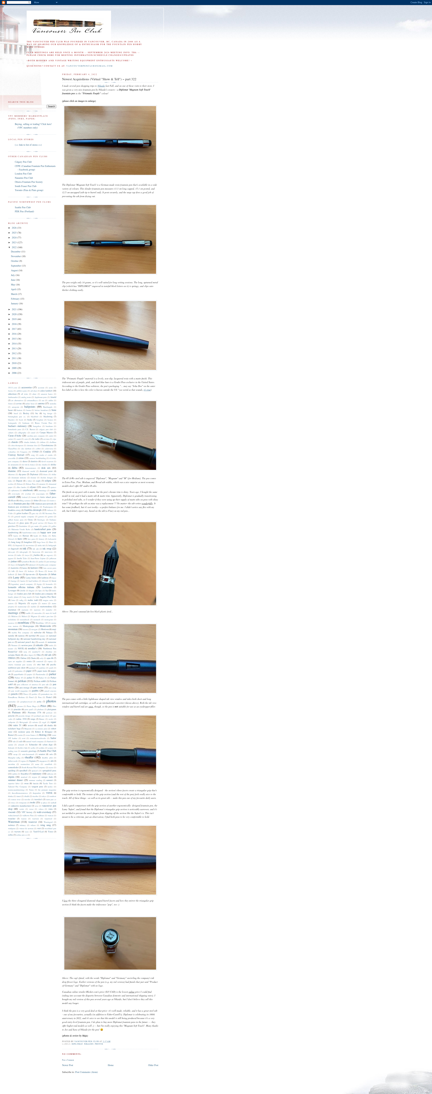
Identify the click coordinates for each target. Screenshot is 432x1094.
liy (47, 590)
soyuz (51, 767)
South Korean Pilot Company (33, 767)
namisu (21, 635)
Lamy (16, 577)
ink (24, 548)
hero (20, 538)
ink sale (36, 548)
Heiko (45, 535)
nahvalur (38, 632)
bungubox (37, 426)
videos (41, 809)
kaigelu (21, 564)
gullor (53, 526)
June (13, 279)
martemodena (46, 606)
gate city (35, 513)
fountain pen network (44, 503)
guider (45, 526)
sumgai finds (47, 777)
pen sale (45, 684)
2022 (14, 247)
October (15, 260)
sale (14, 741)
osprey (50, 661)
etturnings (42, 490)
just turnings (51, 561)
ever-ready (16, 493)
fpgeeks (36, 507)
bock (21, 419)
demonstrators (30, 468)
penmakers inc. (47, 694)
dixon (45, 474)
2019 (14, 319)
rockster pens (24, 731)
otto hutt (41, 664)
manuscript (22, 606)
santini (10, 744)
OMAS (11, 658)
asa (43, 400)
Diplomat (77, 1044)
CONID (35, 451)
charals (14, 442)
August (14, 270)
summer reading (35, 780)
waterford (48, 818)
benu (54, 410)
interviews (49, 552)
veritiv (21, 809)
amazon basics (47, 394)
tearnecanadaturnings (16, 790)
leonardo (49, 584)
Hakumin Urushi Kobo (20, 529)
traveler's (38, 799)
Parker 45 (19, 677)
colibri (38, 448)
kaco (13, 564)
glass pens (24, 522)
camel (33, 432)
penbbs (35, 690)
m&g (21, 600)
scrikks (41, 748)
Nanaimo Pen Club (24, 177)
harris (16, 535)
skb (51, 761)
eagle (38, 480)
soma (37, 764)
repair (53, 722)
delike (53, 464)
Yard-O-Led (38, 831)
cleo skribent (26, 448)
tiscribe (35, 796)
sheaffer (29, 757)
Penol (31, 697)
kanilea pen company (47, 564)
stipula (11, 776)
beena (28, 410)
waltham (40, 815)
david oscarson (47, 461)
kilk (13, 571)
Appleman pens (41, 397)
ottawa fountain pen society (20, 664)
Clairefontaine (47, 445)
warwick (35, 818)
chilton (42, 442)
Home (111, 1065)
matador (49, 609)
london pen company (44, 593)
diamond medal (28, 471)
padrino (42, 667)
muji (54, 629)
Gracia (50, 523)
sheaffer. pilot (47, 757)
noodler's (32, 648)
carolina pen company (36, 435)
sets (51, 754)
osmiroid (39, 661)
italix (19, 555)
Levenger (12, 590)
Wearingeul (48, 822)
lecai (54, 580)
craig (33, 455)
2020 (14, 314)
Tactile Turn (48, 783)
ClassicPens (12, 448)
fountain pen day (22, 503)
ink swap (47, 548)
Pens (40, 697)
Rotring (43, 734)
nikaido (88, 1044)
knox (21, 571)
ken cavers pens (50, 568)
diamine (12, 471)
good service (38, 523)
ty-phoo (44, 802)
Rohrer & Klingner (44, 731)
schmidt (21, 744)
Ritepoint (28, 728)
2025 (14, 232)
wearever (32, 821)
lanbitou (44, 577)
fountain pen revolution (18, 506)
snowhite (11, 764)
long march (27, 597)
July (13, 275)
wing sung (45, 825)
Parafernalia (40, 674)
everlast (28, 493)
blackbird (34, 416)
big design (47, 413)
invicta (10, 555)
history (41, 539)
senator (42, 754)
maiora (11, 603)
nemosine (52, 642)
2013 (14, 348)
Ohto (39, 654)
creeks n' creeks (46, 455)
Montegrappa (28, 626)
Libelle (22, 590)
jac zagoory (48, 555)
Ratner (41, 719)
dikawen (11, 474)
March (14, 294)
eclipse (48, 480)
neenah (41, 642)
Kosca (41, 571)
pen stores (38, 687)
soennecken (25, 764)
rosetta (19, 735)
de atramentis (13, 464)
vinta (50, 809)
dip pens (22, 474)
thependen (37, 793)
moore (25, 629)
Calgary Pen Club (23, 161)
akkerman (12, 393)
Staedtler (25, 773)
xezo (27, 831)
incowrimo (30, 545)
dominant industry (18, 477)
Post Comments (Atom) (86, 1072)
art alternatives (17, 400)
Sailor (53, 738)
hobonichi (52, 539)
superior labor (14, 783)
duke (10, 480)
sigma (23, 761)
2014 (14, 343)
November (16, 256)
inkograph (24, 552)
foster (44, 500)
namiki (11, 635)
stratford (24, 777)
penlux (34, 694)
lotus (13, 600)
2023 (14, 242)
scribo (33, 748)
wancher (11, 818)
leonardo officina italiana (21, 587)
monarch (36, 619)
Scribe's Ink (22, 748)
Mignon (34, 616)
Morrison (45, 629)
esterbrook (28, 490)
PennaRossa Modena (16, 697)
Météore (14, 616)
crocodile (11, 458)
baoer (10, 410)
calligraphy (22, 432)
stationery (37, 773)
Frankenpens (48, 507)
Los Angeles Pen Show (46, 596)
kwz (20, 574)
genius (50, 516)
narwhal (32, 635)
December (16, 251)
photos (99, 1044)
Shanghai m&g (14, 757)
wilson (33, 825)
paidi (51, 667)
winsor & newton (26, 828)
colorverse (49, 448)
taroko (50, 786)
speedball (23, 770)
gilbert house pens (15, 519)
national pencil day (26, 642)
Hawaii (26, 535)
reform (35, 722)
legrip (39, 584)
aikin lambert (46, 390)
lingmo (32, 590)
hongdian (28, 542)
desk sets (45, 467)
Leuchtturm (47, 587)
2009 (14, 368)
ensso (44, 487)
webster (11, 825)
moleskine (12, 619)
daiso (25, 461)
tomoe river (16, 799)
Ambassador (13, 397)
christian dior (32, 445)
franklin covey (14, 510)
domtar (33, 477)
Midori (24, 616)
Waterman (14, 822)
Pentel (49, 697)
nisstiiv (11, 648)
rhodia (50, 725)
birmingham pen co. (17, 416)
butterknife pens (14, 429)
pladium (40, 709)
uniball (53, 802)
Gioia (30, 519)
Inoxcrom (36, 552)
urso (36, 806)
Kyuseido (43, 574)
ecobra (10, 484)
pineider (17, 709)
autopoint (15, 407)
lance (54, 577)
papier (29, 674)
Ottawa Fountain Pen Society (29, 181)
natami (42, 635)
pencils (14, 693)
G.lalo (10, 513)
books (29, 419)
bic (36, 413)
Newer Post (67, 1065)
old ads (47, 654)
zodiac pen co (21, 835)
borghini (39, 419)
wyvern (17, 831)
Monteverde (45, 626)
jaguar (10, 558)
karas (24, 567)
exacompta (40, 493)
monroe (11, 623)
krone (50, 571)
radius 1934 (21, 719)
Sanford (50, 741)
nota (25, 651)
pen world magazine (19, 691)
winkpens (12, 828)
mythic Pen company (20, 632)
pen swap (52, 687)
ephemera (15, 490)
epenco (53, 487)
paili (9, 671)
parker (52, 674)
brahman (25, 423)
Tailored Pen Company (17, 786)
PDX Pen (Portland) (24, 211)
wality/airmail (13, 815)
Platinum (16, 712)
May (13, 284)
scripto (50, 748)
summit (49, 780)
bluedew (11, 419)
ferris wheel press (48, 497)
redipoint (11, 722)
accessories (26, 387)
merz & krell (51, 613)
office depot (28, 655)
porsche (11, 715)
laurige (14, 581)
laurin (22, 581)
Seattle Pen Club (23, 207)
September (16, 265)
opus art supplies (15, 661)
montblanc (23, 622)
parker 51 (31, 677)
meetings (13, 613)
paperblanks (18, 674)
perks (39, 701)
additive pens (22, 390)
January (15, 303)
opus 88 (50, 658)
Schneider (33, 744)
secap (15, 754)
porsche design (24, 715)
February (15, 298)
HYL (10, 545)
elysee (33, 487)
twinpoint (22, 802)
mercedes (38, 613)
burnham (49, 426)
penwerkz (12, 701)
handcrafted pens (42, 529)
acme (51, 387)
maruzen (25, 609)
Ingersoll (15, 548)
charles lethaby (30, 442)
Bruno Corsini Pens (43, 423)
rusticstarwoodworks (38, 738)
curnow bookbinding (37, 458)
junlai (41, 561)
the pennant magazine (47, 790)
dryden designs (46, 477)
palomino (19, 671)
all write (24, 394)
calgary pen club (46, 429)
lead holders (33, 581)
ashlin (50, 400)
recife (51, 719)
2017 (14, 328)
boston (50, 419)
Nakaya (49, 632)
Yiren (50, 831)
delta (14, 468)
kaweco (34, 567)
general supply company (24, 516)
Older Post (153, 1065)
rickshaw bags (14, 728)
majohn (34, 603)
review (31, 725)
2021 (14, 309)
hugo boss (41, 542)
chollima (52, 442)
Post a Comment (68, 1060)
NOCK (21, 648)
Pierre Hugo (32, 706)
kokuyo (31, 571)
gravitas (11, 526)
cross (21, 458)
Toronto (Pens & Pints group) (29, 190)
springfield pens (49, 770)
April (14, 289)
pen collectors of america (27, 684)
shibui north (13, 761)
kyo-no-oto (30, 574)
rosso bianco (31, 735)
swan (26, 783)
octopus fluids (14, 654)
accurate (41, 387)
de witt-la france (28, 464)
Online (23, 658)
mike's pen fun (47, 616)
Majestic (22, 603)
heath (36, 535)
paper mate (42, 670)
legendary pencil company (22, 584)
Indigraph (52, 545)
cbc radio (35, 438)
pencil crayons (50, 691)
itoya (27, 555)
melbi (28, 613)
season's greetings (28, 751)
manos (44, 603)
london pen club (24, 593)
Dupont (19, 480)
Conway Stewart (16, 454)
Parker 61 (43, 677)
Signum (32, 761)
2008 (14, 372)
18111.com (12, 387)
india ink (41, 545)
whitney (23, 825)
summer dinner (15, 780)
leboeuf (45, 581)
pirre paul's (29, 709)
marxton (37, 609)
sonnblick (48, 764)
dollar (54, 474)
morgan (34, 629)
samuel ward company (35, 741)
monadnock (24, 619)
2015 (14, 338)
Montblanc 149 (42, 623)
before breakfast (41, 410)
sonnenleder (13, 767)
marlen (33, 606)
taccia (35, 783)
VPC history (27, 812)
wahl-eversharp (44, 812)
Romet (11, 735)
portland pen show (41, 715)
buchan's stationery (17, 426)
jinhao (14, 561)
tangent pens (37, 786)
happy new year (48, 532)
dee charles (42, 464)
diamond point (46, 471)
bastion (19, 410)
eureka (53, 490)
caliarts (11, 432)
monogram (48, 619)
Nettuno (14, 645)
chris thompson (17, 445)
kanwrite (15, 567)
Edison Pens (31, 484)
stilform (50, 773)
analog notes (26, 397)
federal (25, 497)
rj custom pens (41, 728)
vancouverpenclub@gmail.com (89, 65)
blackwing (48, 416)
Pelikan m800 (40, 681)
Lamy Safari (31, 577)
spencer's (35, 770)
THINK (49, 793)
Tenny (31, 790)
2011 (14, 358)
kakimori (32, 564)
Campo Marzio (46, 432)
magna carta (48, 600)
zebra (10, 834)
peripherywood (26, 701)
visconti (12, 812)
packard (32, 667)
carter (51, 435)
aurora (41, 403)
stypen (34, 777)
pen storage (25, 687)
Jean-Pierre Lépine (38, 558)
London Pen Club (23, 173)
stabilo (14, 773)
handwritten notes (29, 532)
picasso (20, 706)
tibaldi (26, 796)
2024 (14, 237)
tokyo (44, 796)
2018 (14, 324)
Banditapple (47, 407)
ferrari (33, 497)
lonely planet (13, 597)
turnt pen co (51, 799)
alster (34, 394)
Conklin (47, 451)
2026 (14, 227)
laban (53, 574)
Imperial (19, 545)
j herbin (36, 555)
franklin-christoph (33, 510)
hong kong (15, 542)
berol (16, 413)
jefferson (52, 558)
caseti (19, 439)
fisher (36, 500)
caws (26, 439)
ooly (41, 658)
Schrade (11, 748)
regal (44, 722)
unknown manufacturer (21, 805)
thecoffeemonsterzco (20, 793)
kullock (11, 574)
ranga (33, 719)
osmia (29, 661)
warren (23, 818)
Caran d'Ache (14, 435)
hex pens (31, 539)
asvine (19, 403)
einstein (42, 484)
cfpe (54, 439)
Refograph (24, 722)
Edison (19, 484)
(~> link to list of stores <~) (28, 144)
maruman (12, 609)
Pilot (43, 706)
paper (29, 670)
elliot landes (21, 487)
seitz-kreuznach (28, 754)
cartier (10, 439)
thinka (10, 796)
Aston (10, 403)
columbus (12, 451)
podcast (49, 712)
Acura (10, 390)
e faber (29, 480)
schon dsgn (47, 744)
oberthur (49, 651)
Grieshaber (23, 526)
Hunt (51, 542)
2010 (14, 363)
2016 (14, 333)
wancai (50, 815)
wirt (39, 828)
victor (31, 809)
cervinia (46, 439)
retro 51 (17, 725)
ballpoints (29, 407)
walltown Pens (28, 815)
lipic (40, 590)
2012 (14, 353)
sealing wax (12, 751)
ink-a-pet (11, 552)
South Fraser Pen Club (25, 186)
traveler (27, 799)
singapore (43, 761)
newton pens (26, 645)
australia (53, 403)
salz (21, 741)
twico (13, 802)
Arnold (53, 397)
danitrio (34, 461)
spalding (11, 770)
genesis (41, 516)
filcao (13, 500)
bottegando (12, 423)
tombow (53, 796)
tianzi (19, 796)
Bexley (26, 413)
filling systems (24, 500)
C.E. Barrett (30, 429)
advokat (34, 390)
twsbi (32, 802)
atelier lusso (30, 403)
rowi (23, 738)
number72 (36, 651)
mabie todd (33, 600)
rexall (40, 725)
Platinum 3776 (34, 712)
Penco (25, 694)
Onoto (33, 658)
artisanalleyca (32, 400)
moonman (13, 629)
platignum (51, 709)
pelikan (22, 681)
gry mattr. (35, 526)
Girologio (41, 519)
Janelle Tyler (22, 558)
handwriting (13, 532)
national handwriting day (34, 638)
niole (51, 645)
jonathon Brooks (28, 561)
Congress (23, 451)
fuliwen (50, 510)
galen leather (22, 513)
